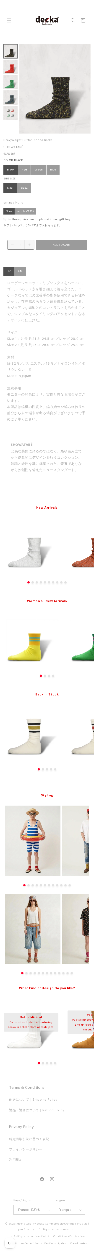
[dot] (28, 582)
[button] (9, 20)
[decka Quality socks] (47, 20)
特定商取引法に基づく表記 (29, 1139)
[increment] (29, 244)
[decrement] (12, 244)
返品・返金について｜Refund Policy (37, 1110)
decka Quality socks (30, 1223)
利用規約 (15, 1160)
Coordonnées (78, 1243)
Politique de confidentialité (31, 1236)
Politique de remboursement (57, 1229)
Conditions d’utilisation (69, 1236)
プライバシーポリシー (25, 1149)
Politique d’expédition (25, 1243)
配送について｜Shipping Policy (33, 1099)
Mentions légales (55, 1243)
